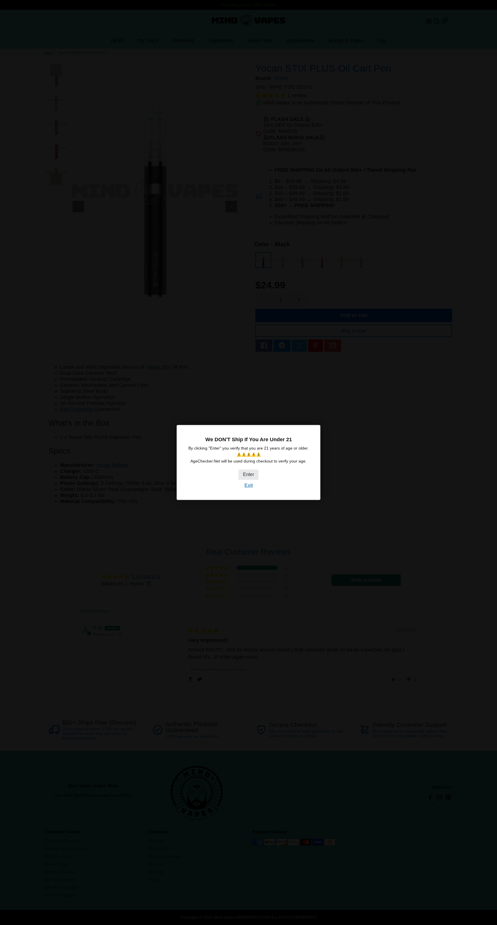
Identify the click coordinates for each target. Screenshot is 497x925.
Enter (248, 474)
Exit (248, 485)
